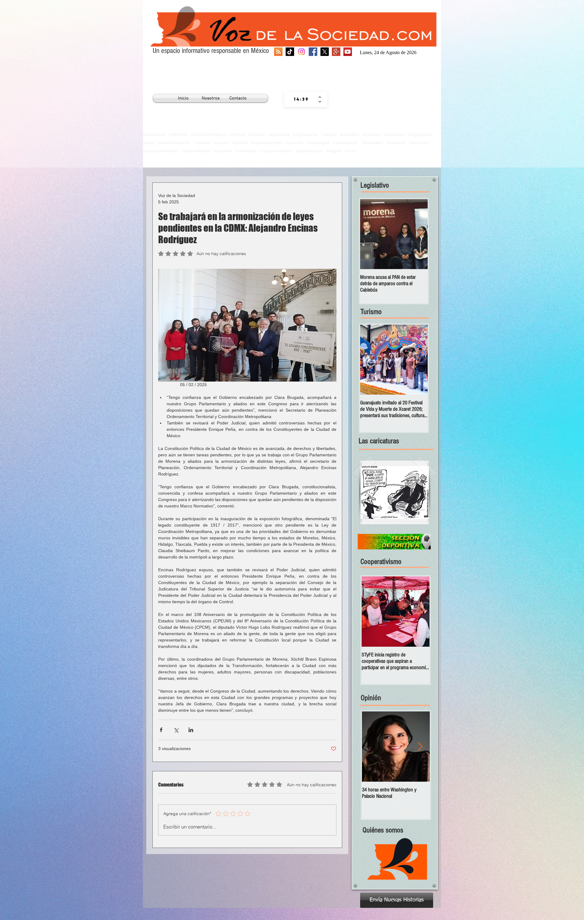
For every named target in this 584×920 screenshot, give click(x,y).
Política (237, 134)
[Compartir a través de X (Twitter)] (176, 730)
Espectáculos (309, 151)
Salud (149, 142)
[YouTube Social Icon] (347, 51)
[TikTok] (290, 51)
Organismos (420, 134)
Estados (257, 134)
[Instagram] (301, 51)
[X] (324, 51)
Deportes (419, 142)
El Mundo (371, 134)
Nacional (223, 151)
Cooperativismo (276, 151)
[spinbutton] (301, 99)
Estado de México (160, 151)
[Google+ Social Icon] (336, 51)
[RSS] (278, 51)
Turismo (202, 142)
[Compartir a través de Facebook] (161, 730)
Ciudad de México (208, 134)
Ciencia (329, 134)
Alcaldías (349, 134)
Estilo (351, 151)
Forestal (294, 142)
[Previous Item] (370, 234)
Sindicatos (245, 151)
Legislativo (279, 134)
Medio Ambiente (174, 142)
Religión (334, 151)
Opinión (240, 142)
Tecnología (318, 142)
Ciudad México (195, 151)
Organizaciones (267, 142)
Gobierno (178, 134)
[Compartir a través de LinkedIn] (191, 730)
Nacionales (154, 134)
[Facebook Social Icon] (313, 51)
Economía (396, 142)
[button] (394, 492)
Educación (394, 134)
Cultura (221, 142)
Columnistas (345, 142)
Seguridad (372, 142)
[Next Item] (418, 234)
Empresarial (305, 134)
